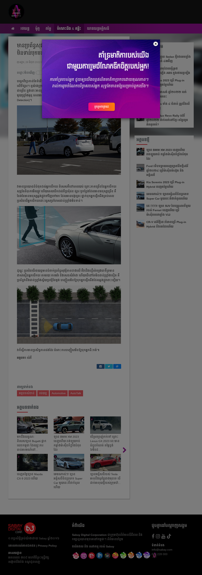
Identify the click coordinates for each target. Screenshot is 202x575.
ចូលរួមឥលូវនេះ (101, 106)
